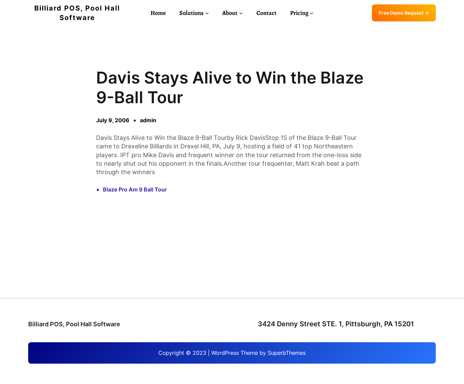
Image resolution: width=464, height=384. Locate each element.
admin (148, 120)
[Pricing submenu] (312, 13)
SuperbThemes (287, 352)
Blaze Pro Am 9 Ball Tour (135, 189)
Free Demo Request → (404, 13)
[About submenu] (241, 13)
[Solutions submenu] (207, 13)
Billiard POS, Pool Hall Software (74, 324)
